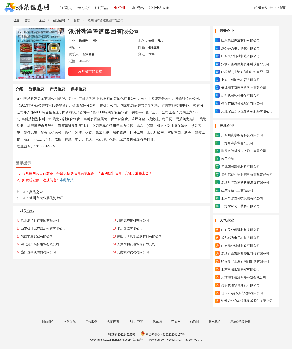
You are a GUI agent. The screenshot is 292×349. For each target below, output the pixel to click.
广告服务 (91, 321)
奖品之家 (36, 192)
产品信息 (57, 89)
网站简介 (48, 321)
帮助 (283, 7)
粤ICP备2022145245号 (121, 334)
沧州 (151, 40)
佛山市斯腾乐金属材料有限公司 (139, 236)
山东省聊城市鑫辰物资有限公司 (43, 228)
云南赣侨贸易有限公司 (133, 252)
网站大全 (161, 8)
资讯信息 (36, 89)
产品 (103, 8)
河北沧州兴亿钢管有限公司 (40, 244)
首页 (67, 8)
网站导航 (70, 321)
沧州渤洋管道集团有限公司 (40, 220)
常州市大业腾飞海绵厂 (46, 198)
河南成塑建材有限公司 (133, 220)
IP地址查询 (135, 321)
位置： (17, 20)
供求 (85, 8)
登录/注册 (265, 7)
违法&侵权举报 (240, 321)
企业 (121, 8)
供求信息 (78, 89)
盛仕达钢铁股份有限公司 (38, 252)
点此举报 (67, 180)
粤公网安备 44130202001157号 (165, 334)
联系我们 (215, 321)
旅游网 (194, 321)
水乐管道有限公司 (130, 228)
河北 (160, 40)
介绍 (19, 89)
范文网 (175, 321)
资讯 (139, 8)
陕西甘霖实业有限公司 (37, 236)
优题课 (157, 321)
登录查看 (153, 47)
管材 (77, 20)
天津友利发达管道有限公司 (136, 244)
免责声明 (113, 321)
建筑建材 (59, 20)
